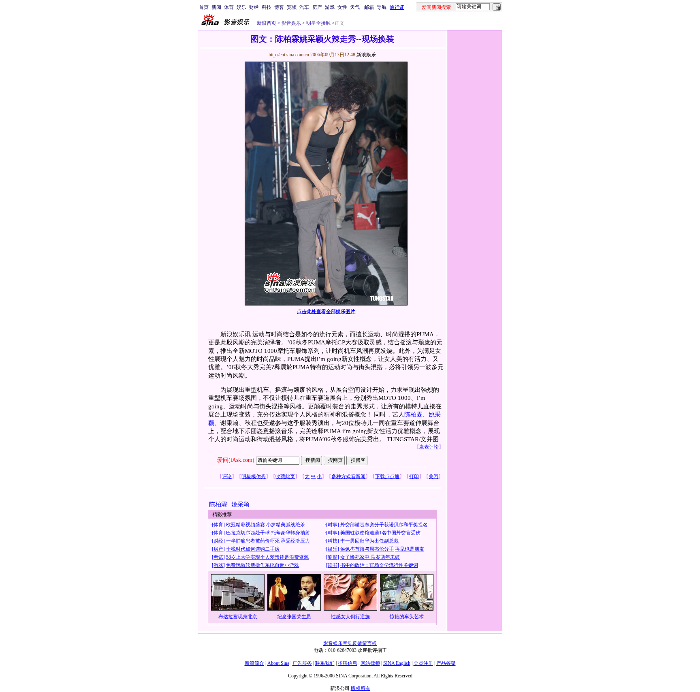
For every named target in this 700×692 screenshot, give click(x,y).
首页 (204, 7)
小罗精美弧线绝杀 (285, 525)
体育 (229, 7)
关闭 (433, 476)
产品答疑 (446, 663)
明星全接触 (318, 23)
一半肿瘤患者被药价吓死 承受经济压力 (268, 541)
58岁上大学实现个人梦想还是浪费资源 (267, 557)
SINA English (396, 663)
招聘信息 (347, 663)
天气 (355, 7)
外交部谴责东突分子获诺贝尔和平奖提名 (384, 525)
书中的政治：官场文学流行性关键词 (379, 565)
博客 (279, 7)
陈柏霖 (413, 414)
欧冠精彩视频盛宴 (245, 525)
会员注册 (423, 663)
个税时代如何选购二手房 (253, 549)
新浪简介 (254, 663)
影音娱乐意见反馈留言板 (350, 643)
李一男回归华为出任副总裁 (369, 541)
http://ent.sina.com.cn (289, 55)
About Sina (278, 663)
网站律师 (370, 663)
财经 (254, 7)
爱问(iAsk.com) (235, 460)
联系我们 (325, 663)
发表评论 (429, 447)
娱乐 (241, 7)
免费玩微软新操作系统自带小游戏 (262, 565)
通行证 (397, 7)
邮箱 (369, 7)
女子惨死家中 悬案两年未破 (370, 557)
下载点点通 (387, 476)
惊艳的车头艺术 (407, 616)
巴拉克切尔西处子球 (248, 533)
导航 (381, 7)
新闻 (216, 7)
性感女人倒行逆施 (350, 616)
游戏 (330, 7)
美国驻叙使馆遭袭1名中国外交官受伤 (380, 533)
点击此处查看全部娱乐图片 (326, 311)
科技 (266, 7)
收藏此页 (285, 476)
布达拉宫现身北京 (237, 616)
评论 (227, 476)
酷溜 (332, 557)
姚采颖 (240, 504)
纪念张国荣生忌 (294, 616)
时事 (332, 525)
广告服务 (302, 663)
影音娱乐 (291, 23)
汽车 (304, 7)
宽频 (292, 7)
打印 (414, 476)
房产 (317, 7)
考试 (218, 557)
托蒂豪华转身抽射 (290, 533)
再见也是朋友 (409, 549)
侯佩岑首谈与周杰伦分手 (367, 549)
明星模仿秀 (253, 476)
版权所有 (360, 688)
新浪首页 (266, 23)
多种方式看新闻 (348, 476)
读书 (332, 565)
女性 (342, 7)
